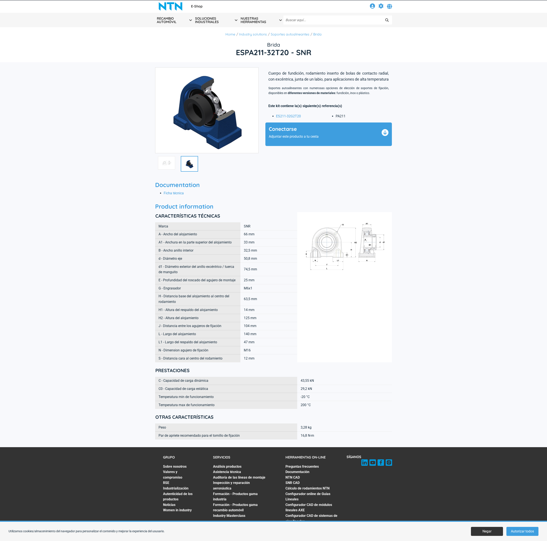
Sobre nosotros (175, 466)
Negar (486, 531)
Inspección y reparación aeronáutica (231, 485)
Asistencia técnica (227, 472)
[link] (372, 7)
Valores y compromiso (172, 474)
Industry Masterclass (229, 516)
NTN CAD (292, 477)
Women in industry (177, 510)
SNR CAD (292, 483)
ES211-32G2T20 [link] (288, 116)
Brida (317, 34)
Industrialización (175, 488)
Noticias (169, 505)
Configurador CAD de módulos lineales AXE (308, 507)
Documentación (297, 472)
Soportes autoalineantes (290, 34)
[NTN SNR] (170, 6)
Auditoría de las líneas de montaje (239, 477)
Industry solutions (253, 34)
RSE (166, 483)
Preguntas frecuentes (302, 466)
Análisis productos (227, 466)
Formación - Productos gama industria (235, 496)
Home (230, 34)
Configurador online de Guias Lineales (307, 496)
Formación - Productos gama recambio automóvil (235, 507)
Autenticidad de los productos (178, 496)
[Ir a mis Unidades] (381, 7)
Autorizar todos (522, 531)
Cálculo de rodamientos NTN (307, 488)
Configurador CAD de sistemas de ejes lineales (311, 518)
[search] (387, 20)
